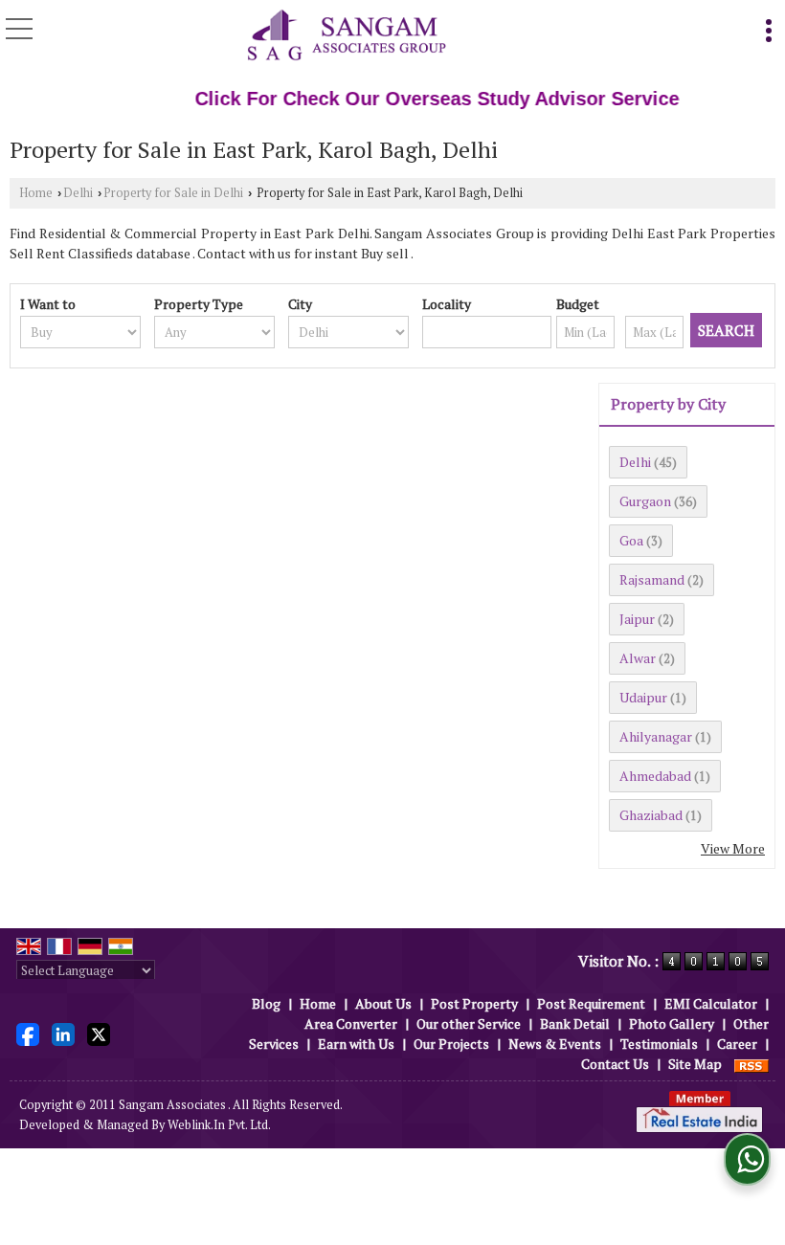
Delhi (78, 193)
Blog (266, 1003)
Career (737, 1043)
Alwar (637, 658)
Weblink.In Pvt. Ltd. (219, 1125)
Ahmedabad (655, 776)
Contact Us (615, 1064)
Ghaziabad (651, 815)
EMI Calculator (710, 1003)
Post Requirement (591, 1003)
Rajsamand (651, 579)
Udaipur (643, 697)
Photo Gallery (671, 1023)
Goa (631, 540)
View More (733, 848)
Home (36, 193)
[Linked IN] (63, 1032)
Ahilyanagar (655, 736)
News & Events (554, 1043)
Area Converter (350, 1023)
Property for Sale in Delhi (173, 193)
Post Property (474, 1003)
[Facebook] (27, 1032)
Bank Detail (575, 1023)
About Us (383, 1003)
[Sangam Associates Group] (347, 36)
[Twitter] (98, 1032)
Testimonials (659, 1043)
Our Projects (451, 1043)
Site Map (695, 1064)
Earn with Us (356, 1043)
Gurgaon (645, 501)
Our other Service (468, 1023)
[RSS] (751, 1064)
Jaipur (637, 619)
